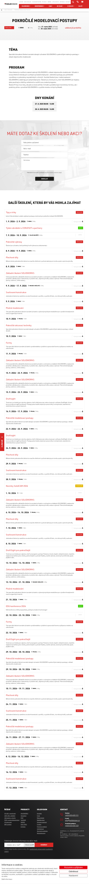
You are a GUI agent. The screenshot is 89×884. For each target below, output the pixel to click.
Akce (80, 228)
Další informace (7, 879)
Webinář (79, 486)
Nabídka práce (41, 820)
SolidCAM (23, 820)
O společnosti (55, 2)
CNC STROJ (24, 824)
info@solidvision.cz (72, 820)
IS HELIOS (70, 6)
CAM (50, 6)
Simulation (23, 816)
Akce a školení (27, 2)
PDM (22, 818)
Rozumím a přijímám (73, 867)
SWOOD (23, 822)
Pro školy (44, 2)
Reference (62, 2)
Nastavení (73, 875)
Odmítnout (73, 871)
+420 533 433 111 (71, 815)
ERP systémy (7, 824)
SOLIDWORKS (25, 6)
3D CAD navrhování (10, 813)
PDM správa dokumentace (11, 820)
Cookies (39, 824)
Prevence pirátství (42, 827)
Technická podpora (36, 2)
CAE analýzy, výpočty (10, 818)
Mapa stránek (40, 818)
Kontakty (68, 2)
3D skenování (8, 822)
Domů (1, 10)
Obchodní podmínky (42, 831)
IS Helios (23, 827)
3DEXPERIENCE (39, 6)
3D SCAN (59, 6)
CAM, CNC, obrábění (9, 816)
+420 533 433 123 (71, 825)
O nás (38, 816)
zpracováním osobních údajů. (54, 172)
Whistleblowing (41, 833)
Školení (79, 212)
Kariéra (49, 2)
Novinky (21, 2)
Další (80, 6)
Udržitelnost (40, 829)
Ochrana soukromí (42, 822)
